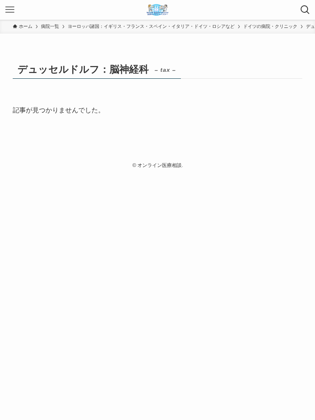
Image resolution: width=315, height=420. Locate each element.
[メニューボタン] (10, 10)
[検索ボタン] (305, 10)
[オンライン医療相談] (157, 10)
